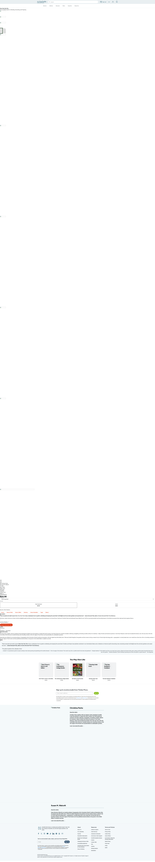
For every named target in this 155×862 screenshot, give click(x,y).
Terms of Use (107, 829)
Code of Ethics (108, 835)
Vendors (92, 846)
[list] (77, 534)
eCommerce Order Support (96, 835)
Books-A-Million (18, 612)
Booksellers (93, 850)
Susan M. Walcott (5, 584)
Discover (58, 5)
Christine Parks (4, 583)
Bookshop (26, 612)
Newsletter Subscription (82, 835)
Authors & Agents (94, 829)
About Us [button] (77, 5)
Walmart (46, 612)
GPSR (106, 847)
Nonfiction (2, 628)
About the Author (4, 631)
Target (42, 612)
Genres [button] (44, 5)
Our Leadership (81, 831)
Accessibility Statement (82, 843)
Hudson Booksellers (34, 612)
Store (64, 5)
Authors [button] (51, 5)
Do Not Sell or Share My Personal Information (110, 838)
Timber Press (3, 592)
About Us (79, 829)
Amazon (2, 612)
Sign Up (96, 693)
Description (2, 614)
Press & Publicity (81, 849)
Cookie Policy (107, 833)
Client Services (94, 831)
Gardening (2, 630)
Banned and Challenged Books (82, 838)
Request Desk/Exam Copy (6, 625)
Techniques (8, 630)
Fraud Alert (107, 843)
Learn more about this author (76, 726)
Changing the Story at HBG (83, 841)
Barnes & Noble (10, 612)
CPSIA (106, 845)
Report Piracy (107, 841)
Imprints (70, 5)
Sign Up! (104, 2)
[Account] (113, 2)
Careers (92, 840)
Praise (1, 639)
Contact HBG (94, 842)
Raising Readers (94, 848)
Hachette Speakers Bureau (96, 838)
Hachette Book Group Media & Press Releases (83, 846)
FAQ (92, 844)
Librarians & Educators (95, 833)
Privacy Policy (107, 831)
